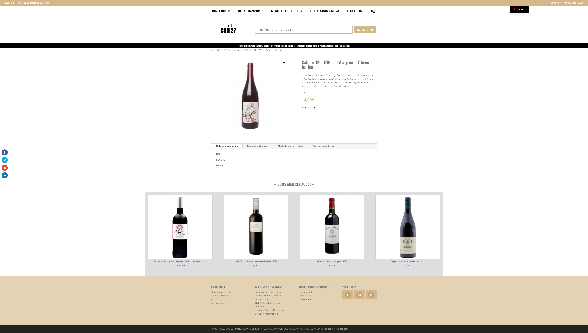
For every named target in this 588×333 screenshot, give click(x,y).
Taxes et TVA (261, 299)
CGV (213, 299)
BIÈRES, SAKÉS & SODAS (325, 11)
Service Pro (304, 295)
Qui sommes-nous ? (221, 291)
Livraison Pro (305, 299)
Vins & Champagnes (228, 50)
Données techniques (258, 145)
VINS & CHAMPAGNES (250, 11)
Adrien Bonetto (340, 328)
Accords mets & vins (323, 145)
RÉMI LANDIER (221, 11)
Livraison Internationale (266, 313)
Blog (372, 11)
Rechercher (365, 30)
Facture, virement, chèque (268, 295)
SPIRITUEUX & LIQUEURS (287, 11)
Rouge (242, 50)
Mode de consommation (290, 145)
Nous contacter (219, 302)
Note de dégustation (227, 145)
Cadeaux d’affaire (307, 291)
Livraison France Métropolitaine (270, 310)
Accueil (214, 50)
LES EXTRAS (354, 11)
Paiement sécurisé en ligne (268, 291)
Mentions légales (219, 295)
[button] (284, 62)
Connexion (556, 3)
